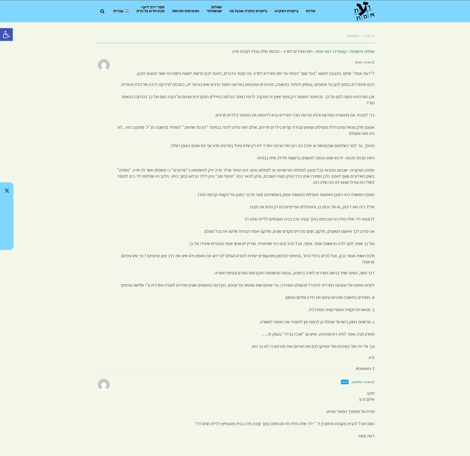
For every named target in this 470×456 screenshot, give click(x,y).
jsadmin (357, 382)
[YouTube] (6, 241)
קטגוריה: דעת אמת (331, 51)
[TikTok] (6, 203)
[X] (6, 191)
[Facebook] (6, 229)
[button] (6, 34)
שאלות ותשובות (362, 51)
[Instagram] (6, 216)
